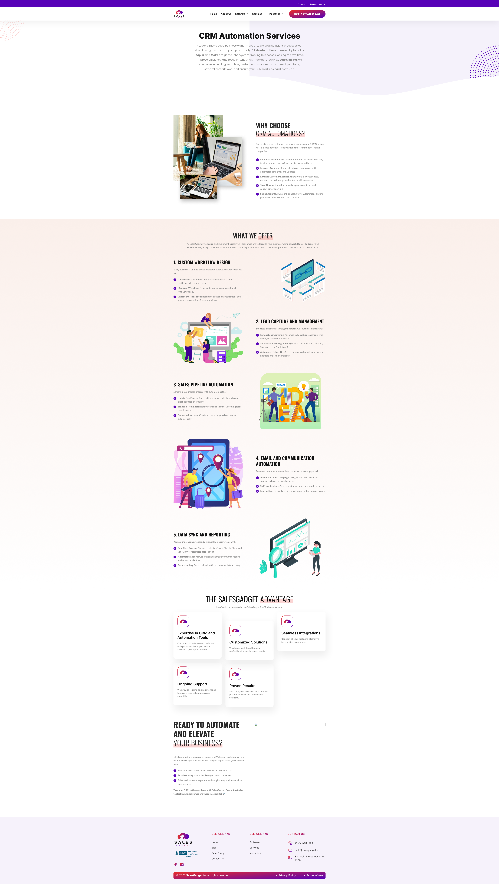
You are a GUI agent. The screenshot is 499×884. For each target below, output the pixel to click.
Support (301, 4)
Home (213, 13)
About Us (226, 13)
